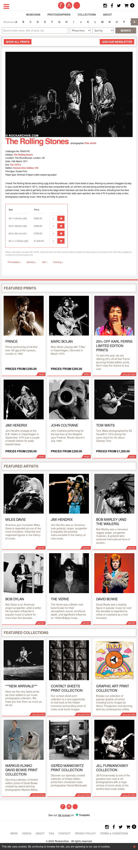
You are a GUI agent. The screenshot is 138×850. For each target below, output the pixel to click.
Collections (87, 14)
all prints (17, 42)
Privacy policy (85, 833)
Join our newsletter (117, 42)
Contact (64, 833)
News (14, 833)
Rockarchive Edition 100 (25, 167)
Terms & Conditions (114, 833)
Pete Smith (90, 143)
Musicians (33, 14)
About (107, 14)
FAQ (51, 833)
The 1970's (15, 164)
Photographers (58, 14)
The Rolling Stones (23, 154)
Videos (26, 833)
